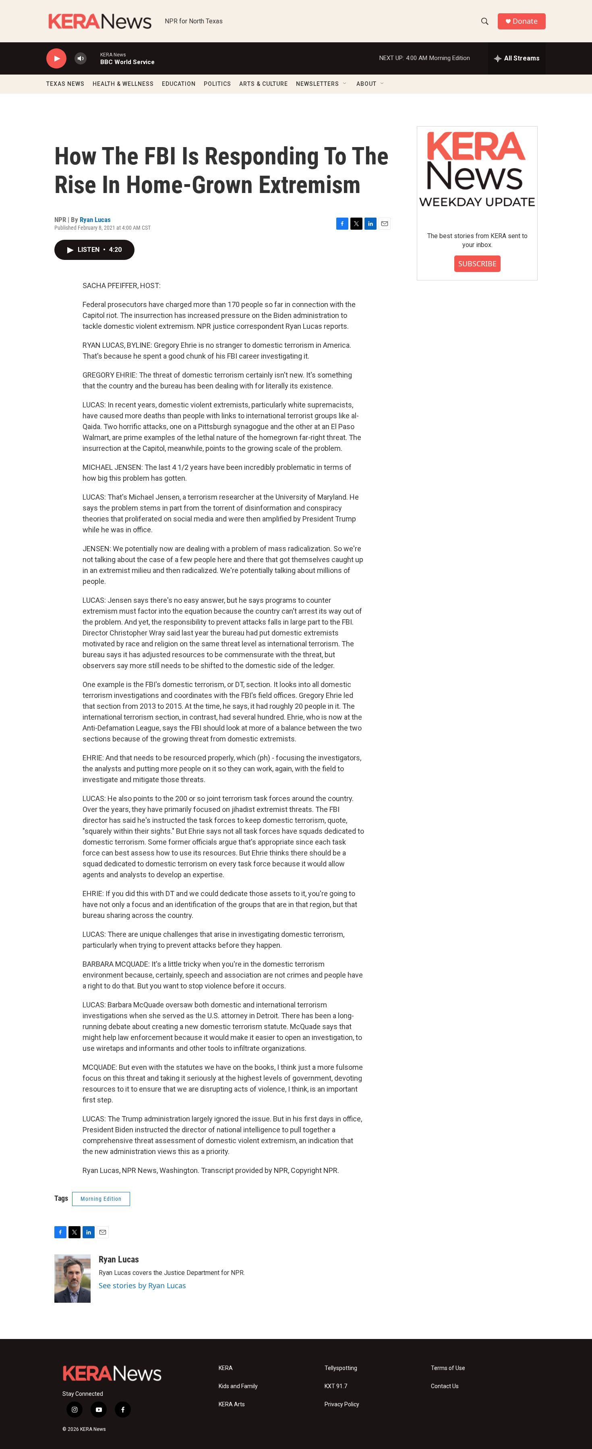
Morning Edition (101, 1199)
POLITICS (217, 84)
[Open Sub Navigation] (345, 84)
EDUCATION (179, 84)
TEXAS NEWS (65, 84)
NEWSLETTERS (317, 84)
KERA (226, 1368)
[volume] (80, 59)
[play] (56, 58)
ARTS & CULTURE (263, 84)
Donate (525, 21)
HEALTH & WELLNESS (123, 84)
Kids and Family (238, 1386)
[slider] (93, 58)
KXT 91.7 (336, 1386)
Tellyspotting (341, 1368)
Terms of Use (448, 1368)
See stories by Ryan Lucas (142, 1285)
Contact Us (445, 1386)
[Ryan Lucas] (72, 1278)
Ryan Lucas (95, 220)
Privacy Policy (342, 1404)
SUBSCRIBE (477, 263)
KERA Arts (232, 1404)
